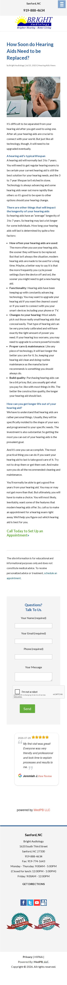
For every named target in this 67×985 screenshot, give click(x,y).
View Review (45, 776)
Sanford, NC (33, 3)
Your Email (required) (33, 633)
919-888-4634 (34, 10)
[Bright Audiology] (34, 28)
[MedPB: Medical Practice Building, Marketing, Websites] (33, 961)
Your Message (33, 667)
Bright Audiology (16, 65)
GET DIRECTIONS (33, 884)
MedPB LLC (41, 809)
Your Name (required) (33, 618)
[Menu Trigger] (62, 4)
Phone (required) (33, 648)
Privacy (27, 956)
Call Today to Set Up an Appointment (25, 533)
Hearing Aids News (47, 65)
